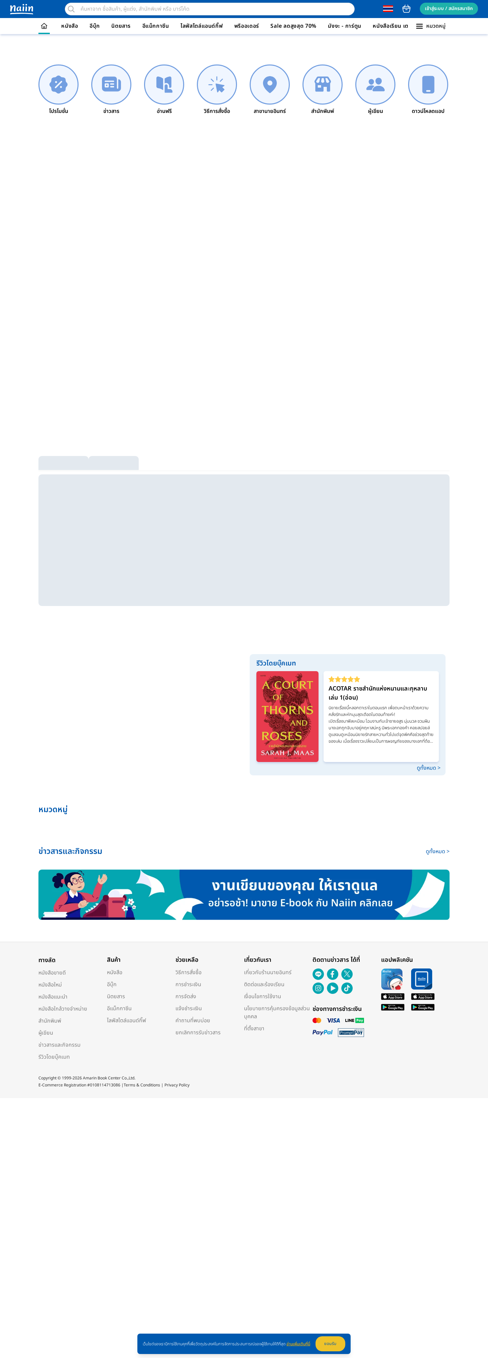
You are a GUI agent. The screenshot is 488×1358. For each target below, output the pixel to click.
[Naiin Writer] (244, 895)
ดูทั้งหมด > (429, 768)
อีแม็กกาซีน (155, 26)
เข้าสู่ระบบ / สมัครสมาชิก (449, 8)
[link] (58, 89)
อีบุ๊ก (95, 26)
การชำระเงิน (188, 984)
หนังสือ (69, 26)
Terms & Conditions (142, 1085)
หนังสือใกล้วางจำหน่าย (62, 1009)
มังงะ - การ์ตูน (344, 26)
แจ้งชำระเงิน (188, 1009)
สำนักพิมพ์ (49, 1021)
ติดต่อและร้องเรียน (264, 984)
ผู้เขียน (45, 1033)
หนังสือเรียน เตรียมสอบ (401, 26)
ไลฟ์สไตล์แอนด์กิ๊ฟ (201, 26)
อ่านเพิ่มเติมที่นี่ (298, 1344)
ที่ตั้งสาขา (254, 1029)
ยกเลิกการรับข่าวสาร (198, 1033)
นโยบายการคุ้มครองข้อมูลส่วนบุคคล (277, 1013)
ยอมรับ (330, 1344)
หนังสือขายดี (52, 973)
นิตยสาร (121, 26)
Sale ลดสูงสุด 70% (293, 26)
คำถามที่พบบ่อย (192, 1021)
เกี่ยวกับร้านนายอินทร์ (267, 972)
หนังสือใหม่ (50, 985)
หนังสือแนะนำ (53, 997)
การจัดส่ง (185, 997)
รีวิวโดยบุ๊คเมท (54, 1057)
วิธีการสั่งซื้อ (188, 972)
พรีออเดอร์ (246, 26)
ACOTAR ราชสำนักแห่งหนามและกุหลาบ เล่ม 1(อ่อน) (378, 693)
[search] (71, 9)
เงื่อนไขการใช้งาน (262, 997)
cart (406, 9)
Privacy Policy (177, 1085)
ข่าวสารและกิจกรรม (59, 1045)
